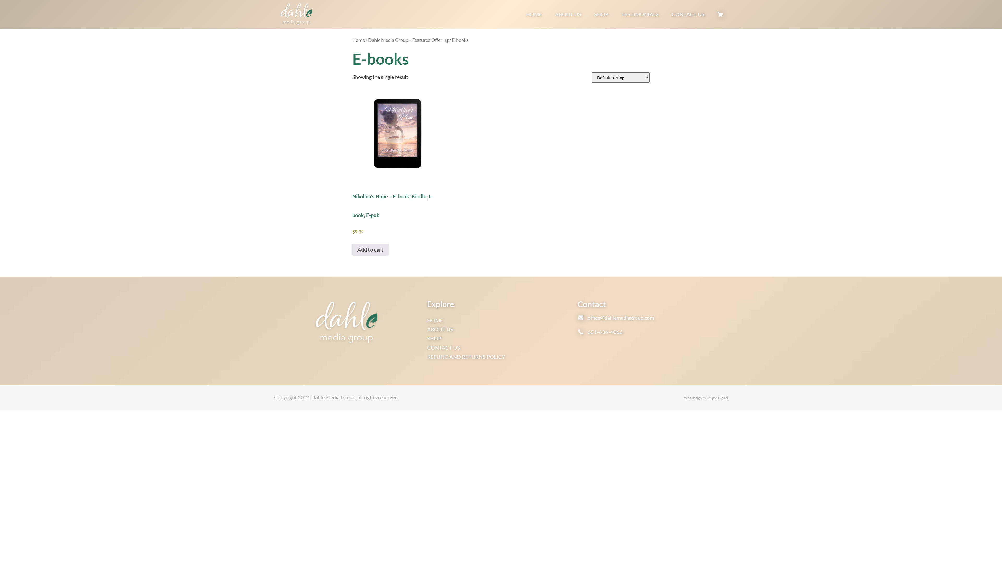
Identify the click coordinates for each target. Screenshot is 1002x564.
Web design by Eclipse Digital (706, 398)
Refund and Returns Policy (466, 357)
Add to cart (370, 249)
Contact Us (688, 14)
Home (534, 14)
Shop (601, 14)
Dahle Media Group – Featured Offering (408, 40)
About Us (568, 14)
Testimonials (640, 14)
